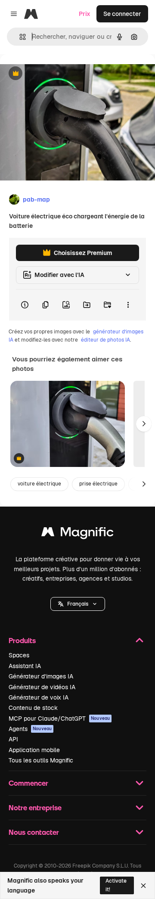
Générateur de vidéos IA (42, 687)
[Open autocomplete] (19, 37)
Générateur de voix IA (38, 697)
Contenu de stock (33, 708)
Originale (57, 74)
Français (77, 603)
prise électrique (98, 483)
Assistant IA (25, 666)
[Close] (143, 885)
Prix (84, 14)
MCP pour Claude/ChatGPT (59, 718)
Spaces (19, 655)
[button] (77, 604)
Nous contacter (34, 832)
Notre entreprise (35, 807)
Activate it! (116, 885)
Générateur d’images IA (41, 676)
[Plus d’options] (127, 305)
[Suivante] (144, 424)
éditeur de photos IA (105, 339)
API (13, 739)
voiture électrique (39, 483)
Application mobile (34, 750)
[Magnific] (77, 534)
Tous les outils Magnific (41, 760)
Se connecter (122, 14)
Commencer (28, 782)
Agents (30, 729)
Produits (22, 640)
